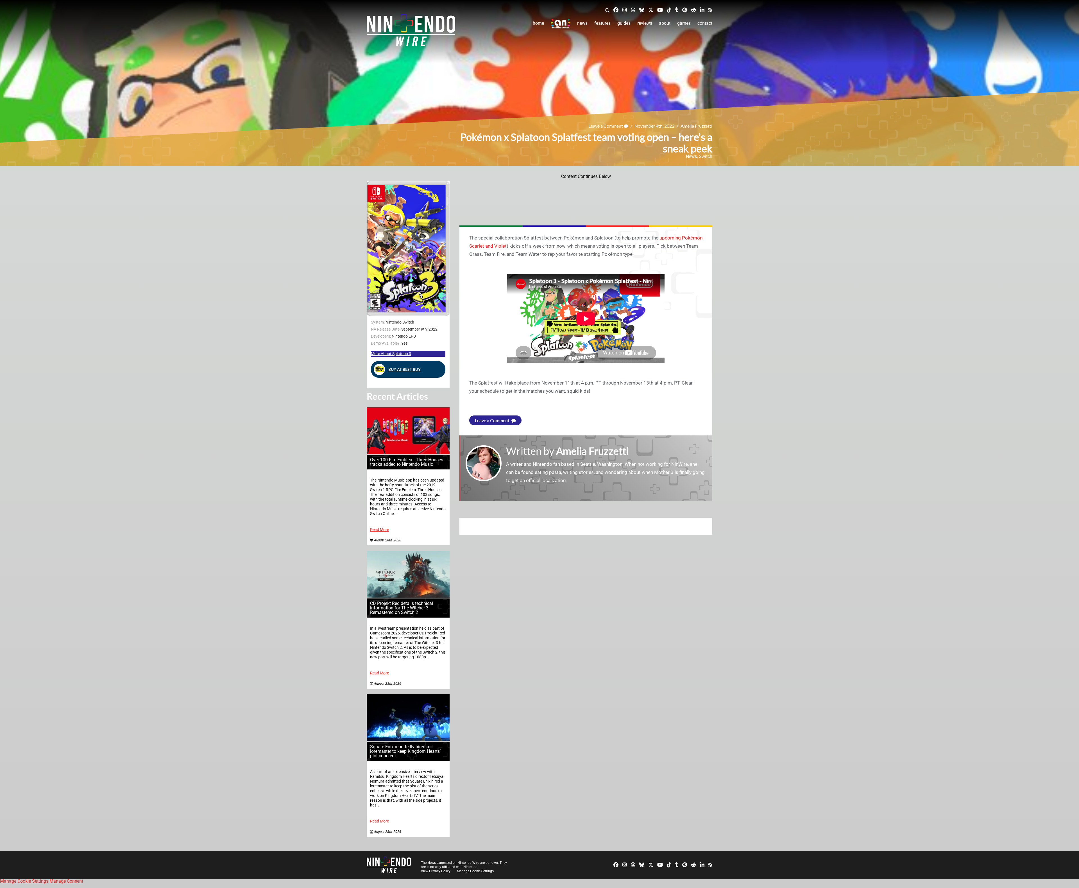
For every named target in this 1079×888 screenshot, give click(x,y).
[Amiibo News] (560, 23)
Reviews (644, 23)
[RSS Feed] (710, 9)
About (664, 23)
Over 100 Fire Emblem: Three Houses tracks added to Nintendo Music (406, 462)
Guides (624, 23)
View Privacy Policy (435, 871)
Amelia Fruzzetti (696, 125)
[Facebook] (615, 9)
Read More (379, 529)
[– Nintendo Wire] (411, 32)
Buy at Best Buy (404, 369)
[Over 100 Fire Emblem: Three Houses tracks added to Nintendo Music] (408, 452)
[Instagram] (624, 9)
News (582, 23)
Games (684, 23)
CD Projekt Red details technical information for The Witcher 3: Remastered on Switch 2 (401, 608)
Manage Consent (66, 881)
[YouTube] (660, 9)
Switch (705, 156)
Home (538, 23)
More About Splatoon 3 (391, 353)
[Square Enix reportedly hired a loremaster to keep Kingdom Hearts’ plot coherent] (408, 739)
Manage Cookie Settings (475, 871)
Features (602, 23)
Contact (704, 23)
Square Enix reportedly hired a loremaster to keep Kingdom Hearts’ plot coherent (405, 751)
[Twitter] (650, 9)
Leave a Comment (606, 125)
